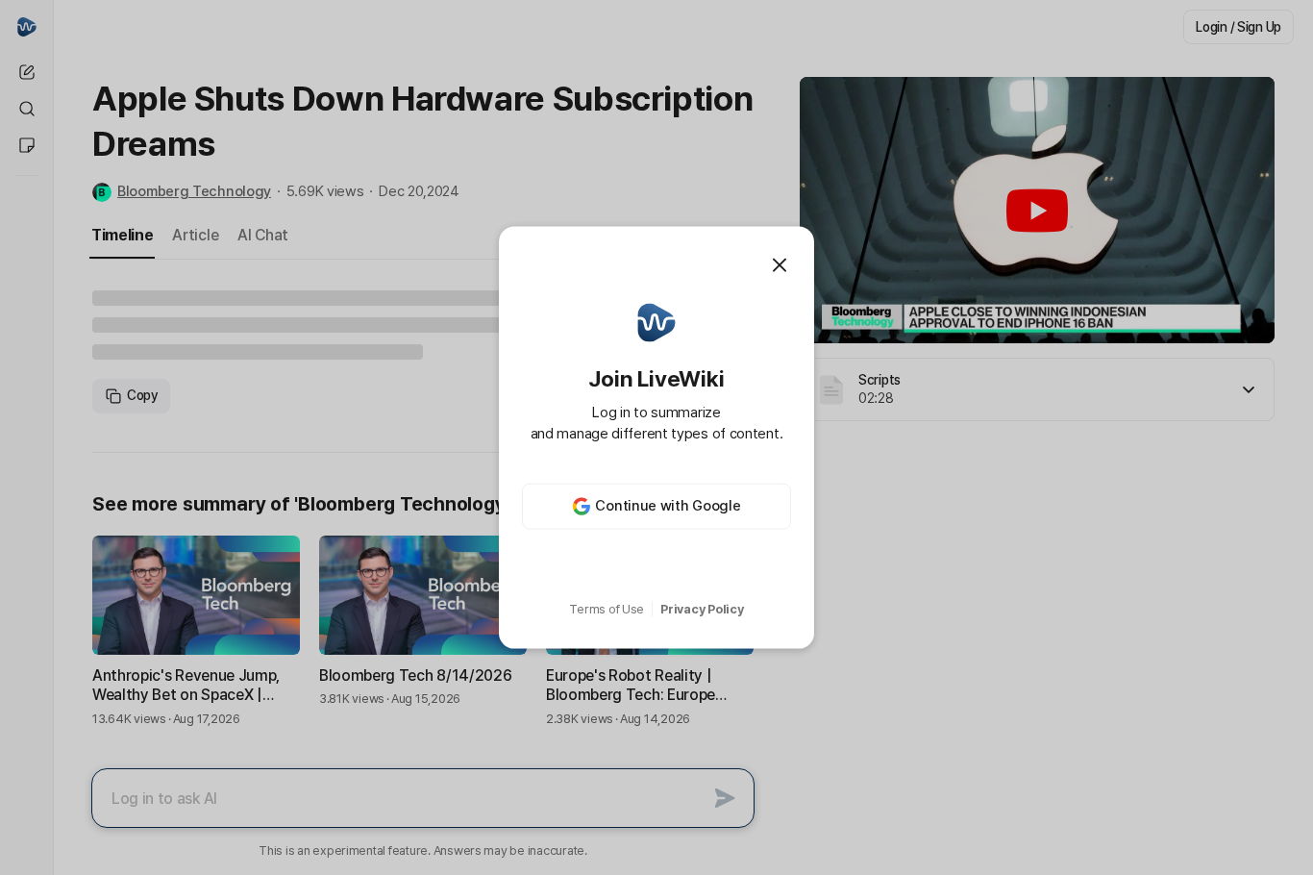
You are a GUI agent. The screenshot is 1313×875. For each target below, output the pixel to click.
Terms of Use (606, 609)
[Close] (779, 265)
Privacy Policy (701, 609)
